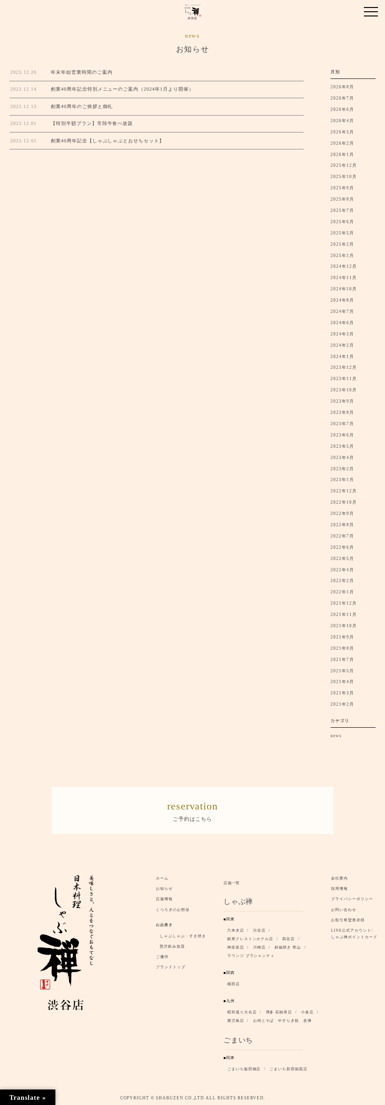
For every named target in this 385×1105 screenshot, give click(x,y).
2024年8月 (342, 300)
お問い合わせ (343, 910)
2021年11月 (344, 614)
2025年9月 (342, 188)
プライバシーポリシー (352, 899)
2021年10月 (344, 625)
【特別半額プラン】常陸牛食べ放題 (92, 123)
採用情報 (339, 889)
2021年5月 (342, 671)
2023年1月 (342, 479)
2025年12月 (344, 165)
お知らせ (164, 889)
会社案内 (339, 878)
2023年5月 (342, 446)
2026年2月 (342, 143)
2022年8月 (342, 524)
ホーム (162, 878)
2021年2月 (342, 704)
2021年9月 (342, 637)
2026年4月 (342, 120)
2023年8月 (342, 412)
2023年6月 (342, 435)
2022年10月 (344, 502)
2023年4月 (342, 457)
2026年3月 (342, 132)
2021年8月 (342, 648)
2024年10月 (344, 289)
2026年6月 (342, 109)
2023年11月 (344, 378)
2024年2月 (342, 345)
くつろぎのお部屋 (173, 910)
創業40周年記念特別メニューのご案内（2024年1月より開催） (122, 89)
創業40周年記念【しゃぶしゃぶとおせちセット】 (107, 140)
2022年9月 (342, 513)
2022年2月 (342, 580)
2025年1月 (342, 255)
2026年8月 (342, 87)
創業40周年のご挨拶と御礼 (82, 106)
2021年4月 (342, 681)
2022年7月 (342, 536)
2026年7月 (342, 98)
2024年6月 (342, 322)
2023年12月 (344, 367)
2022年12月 (344, 491)
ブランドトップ (170, 967)
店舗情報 (164, 899)
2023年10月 (344, 390)
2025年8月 (342, 199)
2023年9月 (342, 401)
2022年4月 (342, 570)
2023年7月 (342, 423)
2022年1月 (342, 592)
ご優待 (162, 957)
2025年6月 (342, 221)
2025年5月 (342, 233)
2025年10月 (344, 176)
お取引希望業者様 (348, 920)
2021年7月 (342, 659)
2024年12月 (344, 266)
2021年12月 (344, 603)
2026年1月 (342, 154)
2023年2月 (342, 469)
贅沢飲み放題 (172, 946)
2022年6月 (342, 547)
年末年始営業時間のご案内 (81, 72)
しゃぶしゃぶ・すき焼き (183, 936)
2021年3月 (342, 693)
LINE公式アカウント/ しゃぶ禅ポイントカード (356, 933)
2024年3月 (342, 334)
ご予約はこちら (192, 811)
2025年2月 (342, 244)
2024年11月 (344, 277)
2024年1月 (342, 356)
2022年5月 (342, 558)
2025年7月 (342, 210)
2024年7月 (342, 311)
